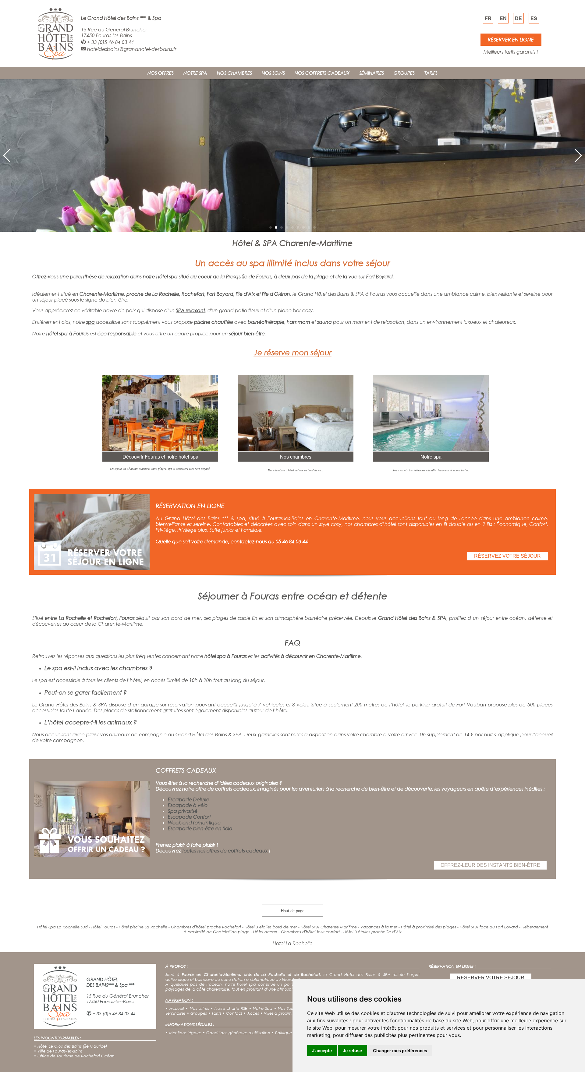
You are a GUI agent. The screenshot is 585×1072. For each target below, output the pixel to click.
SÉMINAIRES (371, 73)
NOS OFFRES (160, 73)
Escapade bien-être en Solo (200, 828)
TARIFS (431, 73)
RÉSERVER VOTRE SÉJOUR (490, 977)
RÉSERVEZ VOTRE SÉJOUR (507, 556)
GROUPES (404, 73)
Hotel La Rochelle (293, 943)
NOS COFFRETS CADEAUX (322, 73)
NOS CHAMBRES (234, 73)
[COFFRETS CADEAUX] (92, 855)
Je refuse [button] (352, 1050)
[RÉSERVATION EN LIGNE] (92, 568)
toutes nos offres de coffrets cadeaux (225, 850)
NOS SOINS (273, 73)
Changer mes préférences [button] (400, 1050)
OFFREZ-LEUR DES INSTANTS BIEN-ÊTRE (490, 865)
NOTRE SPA (195, 73)
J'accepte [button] (322, 1050)
